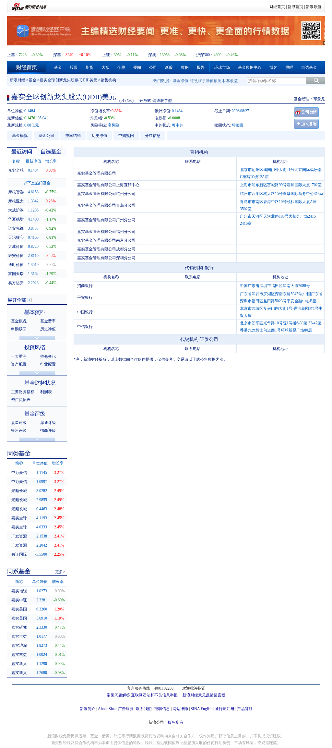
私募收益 (230, 80)
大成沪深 (16, 210)
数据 (185, 67)
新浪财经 (17, 80)
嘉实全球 (16, 170)
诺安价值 (16, 255)
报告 (201, 67)
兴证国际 (19, 554)
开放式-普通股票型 (155, 100)
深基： (59, 55)
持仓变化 (48, 356)
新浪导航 (313, 7)
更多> (60, 572)
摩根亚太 (16, 201)
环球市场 (222, 67)
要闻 (137, 67)
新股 (169, 67)
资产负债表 (20, 399)
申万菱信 (19, 472)
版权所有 (176, 722)
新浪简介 (87, 708)
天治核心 (16, 237)
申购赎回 (126, 135)
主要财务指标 (22, 392)
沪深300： (205, 55)
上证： (108, 55)
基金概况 (20, 135)
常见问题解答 (118, 695)
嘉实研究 (19, 627)
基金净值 (180, 80)
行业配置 (48, 364)
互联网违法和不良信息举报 (154, 695)
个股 (121, 67)
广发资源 (19, 536)
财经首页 (277, 7)
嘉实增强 (19, 591)
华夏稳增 (16, 219)
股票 (73, 67)
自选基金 (309, 67)
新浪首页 (295, 7)
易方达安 (16, 283)
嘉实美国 (19, 609)
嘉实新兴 (19, 663)
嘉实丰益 (19, 636)
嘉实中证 (19, 600)
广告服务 (126, 708)
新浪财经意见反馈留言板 (204, 695)
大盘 (105, 67)
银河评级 (19, 430)
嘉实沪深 (19, 645)
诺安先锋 (16, 228)
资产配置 (19, 364)
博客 (273, 67)
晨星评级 (19, 422)
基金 (58, 67)
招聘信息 (162, 708)
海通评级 (48, 422)
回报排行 (197, 80)
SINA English (201, 708)
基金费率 (48, 321)
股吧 (289, 67)
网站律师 (180, 708)
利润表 (46, 392)
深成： (154, 55)
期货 (89, 67)
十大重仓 (19, 356)
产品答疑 (245, 708)
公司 (153, 67)
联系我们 (144, 708)
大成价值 (16, 246)
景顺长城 (19, 491)
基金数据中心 (249, 67)
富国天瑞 (16, 273)
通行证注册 (224, 708)
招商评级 (48, 430)
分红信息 (152, 135)
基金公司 (46, 135)
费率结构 (73, 135)
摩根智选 (16, 192)
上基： (13, 55)
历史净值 (99, 135)
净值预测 (213, 80)
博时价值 (16, 264)
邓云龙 (319, 99)
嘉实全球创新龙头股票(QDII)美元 (68, 80)
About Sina (106, 708)
